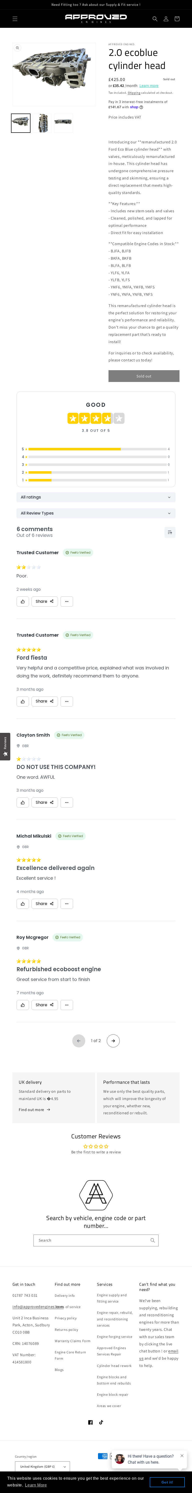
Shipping (134, 92)
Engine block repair (112, 1394)
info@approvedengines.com (38, 1306)
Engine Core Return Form (70, 1355)
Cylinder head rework (114, 1365)
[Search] (152, 1240)
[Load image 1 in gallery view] (20, 123)
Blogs (59, 1369)
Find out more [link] (31, 1109)
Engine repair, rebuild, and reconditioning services (115, 1318)
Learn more (149, 85)
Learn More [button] (36, 1485)
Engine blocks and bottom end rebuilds (114, 1380)
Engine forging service (114, 1336)
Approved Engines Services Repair (111, 1351)
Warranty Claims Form (73, 1341)
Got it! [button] (167, 1482)
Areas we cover (109, 1406)
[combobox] (96, 1240)
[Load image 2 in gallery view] (42, 123)
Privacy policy (65, 1318)
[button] (15, 18)
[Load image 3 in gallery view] (63, 123)
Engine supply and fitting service (112, 1298)
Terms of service (68, 1307)
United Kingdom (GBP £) (37, 1466)
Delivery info (65, 1295)
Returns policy (66, 1329)
